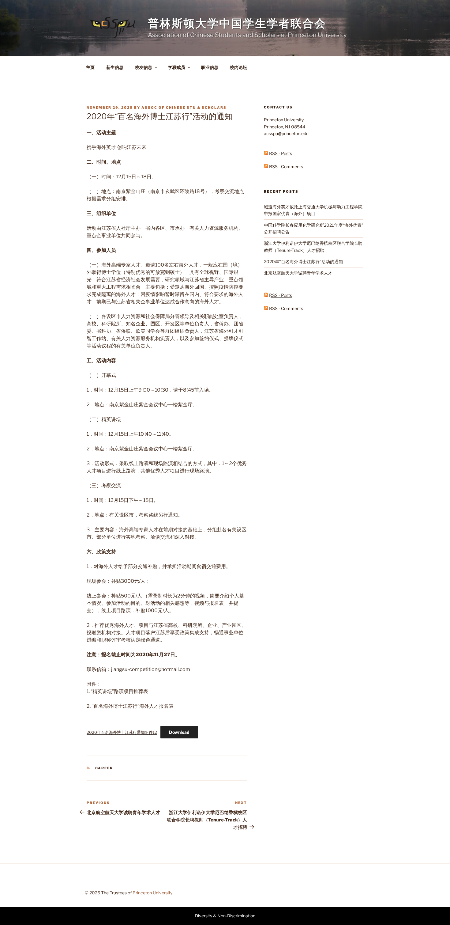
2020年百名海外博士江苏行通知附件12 (122, 732)
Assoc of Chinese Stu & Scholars (184, 107)
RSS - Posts (280, 153)
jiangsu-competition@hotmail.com (150, 669)
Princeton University (152, 892)
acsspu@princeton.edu (286, 133)
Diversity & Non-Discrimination (225, 915)
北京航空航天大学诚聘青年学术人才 (298, 272)
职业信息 (209, 67)
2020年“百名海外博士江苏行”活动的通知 (303, 261)
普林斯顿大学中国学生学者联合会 (237, 23)
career (104, 768)
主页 (90, 67)
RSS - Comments (285, 166)
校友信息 (143, 67)
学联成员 (176, 67)
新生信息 (114, 67)
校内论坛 (238, 67)
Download (179, 732)
